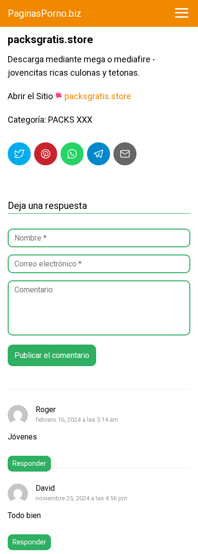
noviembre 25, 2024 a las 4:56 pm (81, 498)
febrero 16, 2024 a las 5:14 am (77, 419)
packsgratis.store (97, 96)
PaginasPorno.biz (45, 13)
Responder (29, 464)
